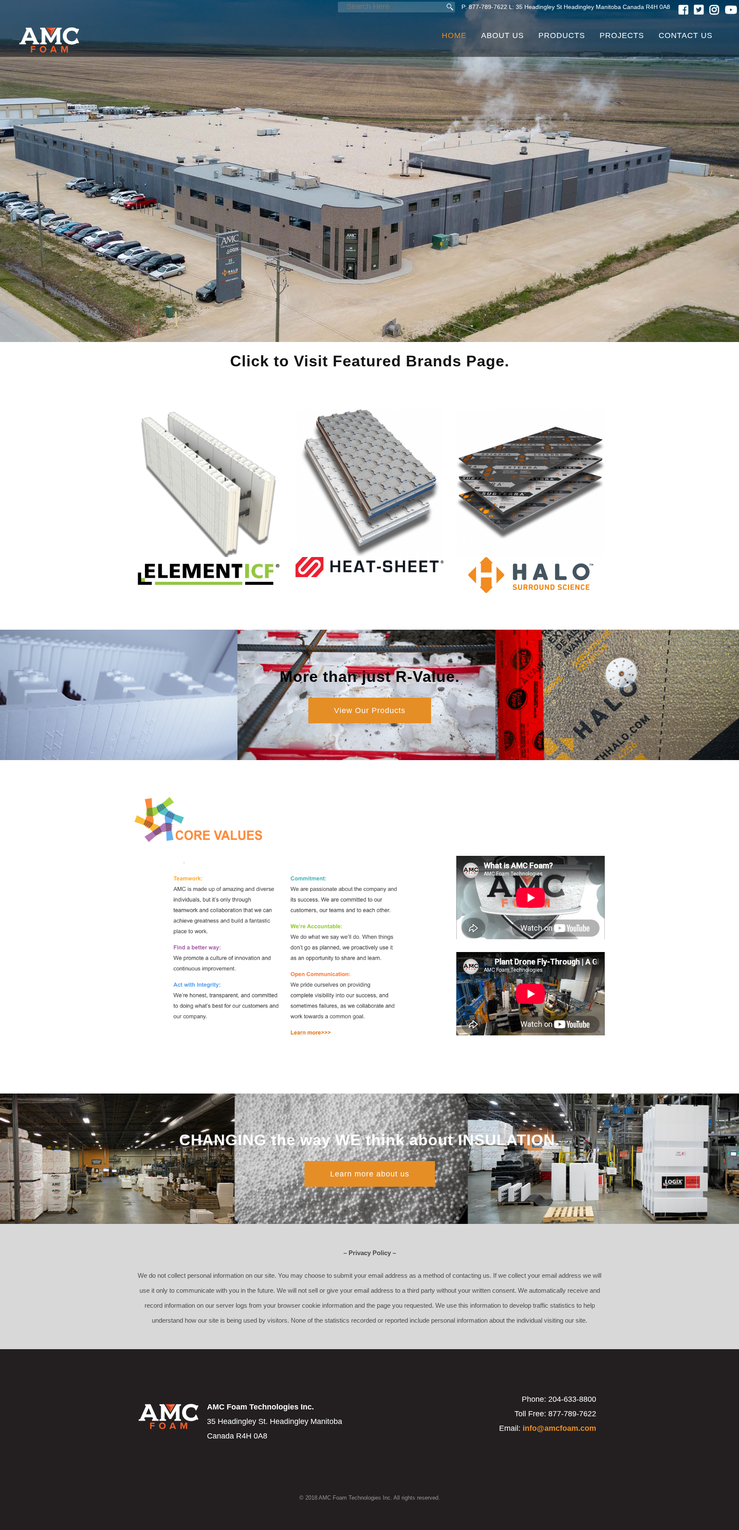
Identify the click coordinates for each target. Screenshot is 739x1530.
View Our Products (369, 710)
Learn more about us (369, 1174)
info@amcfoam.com (559, 1428)
